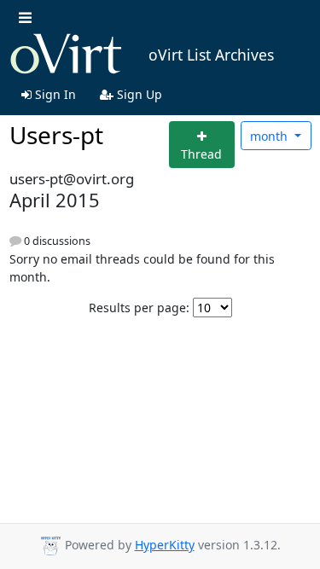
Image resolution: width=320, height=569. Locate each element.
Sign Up (137, 94)
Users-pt (56, 135)
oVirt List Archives (211, 54)
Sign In (54, 94)
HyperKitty (165, 545)
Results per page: (139, 307)
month (270, 136)
